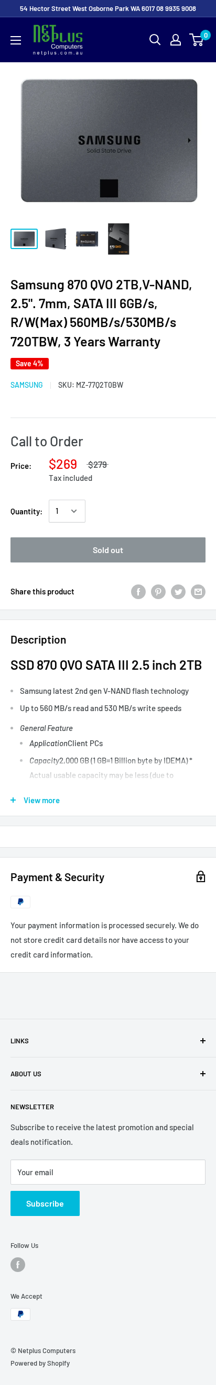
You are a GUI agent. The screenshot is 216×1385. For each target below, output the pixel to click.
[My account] (175, 40)
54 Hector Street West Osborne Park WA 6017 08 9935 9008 (108, 8)
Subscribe (45, 1203)
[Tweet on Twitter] (178, 591)
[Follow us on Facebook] (17, 1264)
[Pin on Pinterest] (158, 591)
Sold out (108, 550)
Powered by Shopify (40, 1363)
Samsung (26, 384)
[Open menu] (15, 40)
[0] (196, 39)
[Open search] (155, 40)
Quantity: (26, 511)
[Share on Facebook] (138, 591)
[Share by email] (198, 591)
